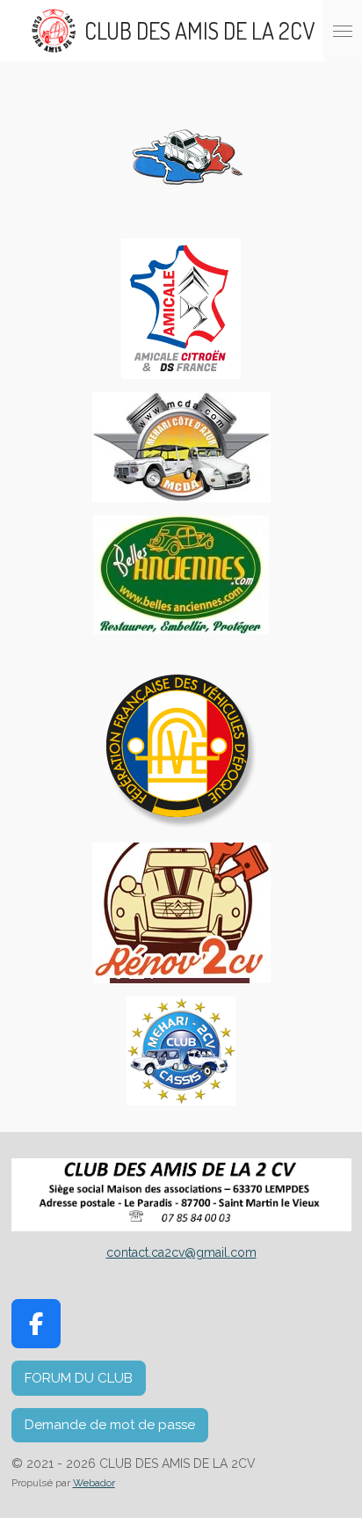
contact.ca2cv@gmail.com (181, 1252)
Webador (94, 1483)
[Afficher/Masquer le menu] (342, 31)
